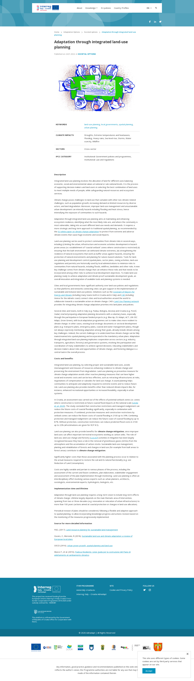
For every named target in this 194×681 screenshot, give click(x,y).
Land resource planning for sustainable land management (92, 529)
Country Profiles (121, 8)
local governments (109, 124)
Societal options (87, 54)
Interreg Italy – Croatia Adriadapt (91, 594)
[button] (156, 8)
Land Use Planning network (126, 301)
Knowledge (90, 8)
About (79, 8)
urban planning (90, 127)
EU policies (106, 8)
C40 (123, 295)
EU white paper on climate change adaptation (78, 231)
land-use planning (92, 124)
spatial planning (126, 124)
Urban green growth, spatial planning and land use (90, 545)
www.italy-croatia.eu (85, 590)
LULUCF (94, 437)
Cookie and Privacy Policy (121, 590)
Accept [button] (149, 671)
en (148, 8)
